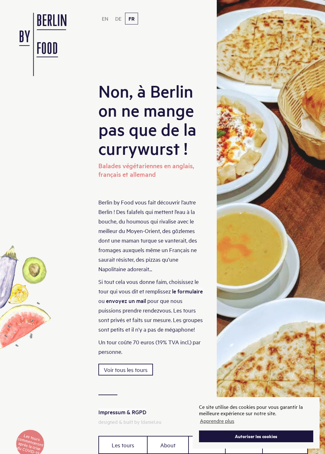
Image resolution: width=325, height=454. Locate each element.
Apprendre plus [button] (217, 420)
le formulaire (187, 291)
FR (132, 18)
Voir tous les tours (126, 369)
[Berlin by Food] (43, 48)
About (168, 445)
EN (105, 18)
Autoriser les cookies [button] (256, 436)
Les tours (123, 445)
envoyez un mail (126, 300)
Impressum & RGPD (122, 412)
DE (118, 18)
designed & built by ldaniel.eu (129, 422)
